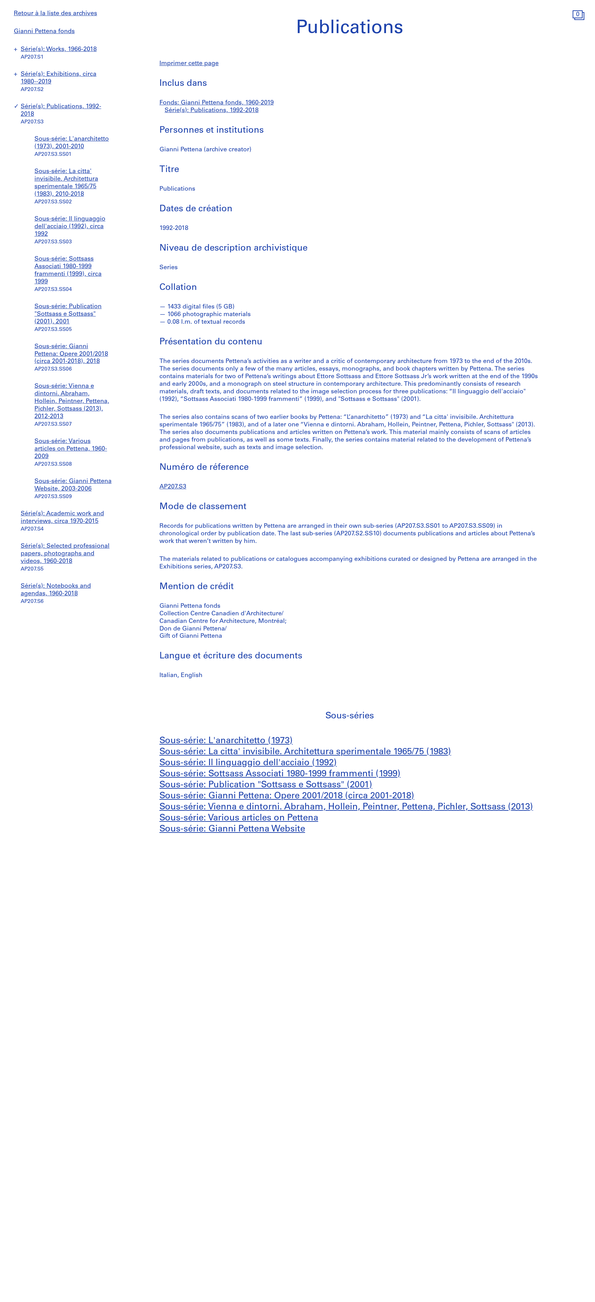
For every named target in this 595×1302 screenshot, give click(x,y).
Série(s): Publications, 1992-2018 (212, 111)
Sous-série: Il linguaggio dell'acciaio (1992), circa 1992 (69, 227)
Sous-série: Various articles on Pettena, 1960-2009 (70, 449)
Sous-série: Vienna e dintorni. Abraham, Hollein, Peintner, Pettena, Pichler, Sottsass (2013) (346, 807)
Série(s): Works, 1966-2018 (59, 50)
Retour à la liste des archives (55, 14)
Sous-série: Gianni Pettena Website (232, 829)
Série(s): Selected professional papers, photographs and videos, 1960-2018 (65, 554)
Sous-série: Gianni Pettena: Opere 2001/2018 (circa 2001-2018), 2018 (71, 354)
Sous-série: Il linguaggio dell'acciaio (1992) (248, 763)
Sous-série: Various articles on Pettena (238, 818)
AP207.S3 (172, 487)
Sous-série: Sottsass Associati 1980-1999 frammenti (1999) (279, 774)
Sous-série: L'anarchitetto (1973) (226, 741)
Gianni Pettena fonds (44, 32)
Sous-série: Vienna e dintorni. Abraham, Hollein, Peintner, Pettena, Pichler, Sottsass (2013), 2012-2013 (71, 401)
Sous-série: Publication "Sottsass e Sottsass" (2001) (265, 785)
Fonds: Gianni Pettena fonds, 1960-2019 (216, 103)
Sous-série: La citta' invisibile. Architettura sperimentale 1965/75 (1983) (305, 752)
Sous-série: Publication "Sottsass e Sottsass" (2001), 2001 (68, 314)
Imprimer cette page (189, 64)
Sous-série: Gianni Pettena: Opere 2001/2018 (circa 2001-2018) (286, 796)
